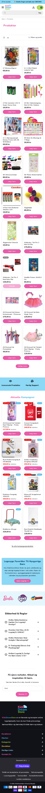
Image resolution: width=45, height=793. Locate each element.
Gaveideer (6, 746)
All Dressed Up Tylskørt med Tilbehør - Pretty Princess (33, 349)
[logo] (22, 709)
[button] (3, 7)
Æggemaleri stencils (10, 243)
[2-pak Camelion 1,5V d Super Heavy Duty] (12, 91)
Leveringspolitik (9, 776)
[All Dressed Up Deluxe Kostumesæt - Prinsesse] (12, 300)
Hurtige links (7, 750)
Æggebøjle (28, 208)
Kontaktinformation (36, 776)
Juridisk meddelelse (23, 779)
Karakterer (6, 734)
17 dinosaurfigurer (9, 68)
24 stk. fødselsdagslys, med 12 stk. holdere (32, 104)
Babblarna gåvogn (9, 529)
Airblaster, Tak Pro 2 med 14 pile (31, 243)
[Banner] (8, 598)
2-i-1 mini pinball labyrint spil (30, 69)
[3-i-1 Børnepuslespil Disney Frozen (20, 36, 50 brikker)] (12, 126)
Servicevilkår (22, 776)
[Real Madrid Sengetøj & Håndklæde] (12, 448)
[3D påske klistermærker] (33, 163)
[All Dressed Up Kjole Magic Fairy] (33, 300)
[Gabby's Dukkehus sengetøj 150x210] (33, 448)
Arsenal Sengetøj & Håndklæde (31, 424)
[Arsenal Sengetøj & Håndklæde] (33, 411)
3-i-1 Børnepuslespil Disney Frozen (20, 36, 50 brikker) (11, 140)
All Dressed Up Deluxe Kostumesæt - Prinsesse (12, 313)
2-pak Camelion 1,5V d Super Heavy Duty (11, 104)
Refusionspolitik (37, 772)
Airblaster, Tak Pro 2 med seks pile (10, 278)
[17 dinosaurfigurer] (12, 56)
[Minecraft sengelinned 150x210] (33, 482)
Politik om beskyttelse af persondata (15, 772)
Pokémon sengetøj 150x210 (10, 495)
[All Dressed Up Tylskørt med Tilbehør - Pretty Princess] (33, 335)
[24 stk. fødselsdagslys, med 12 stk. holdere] (33, 91)
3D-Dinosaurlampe (10, 175)
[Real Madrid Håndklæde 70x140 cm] (33, 517)
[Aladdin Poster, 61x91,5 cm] (33, 265)
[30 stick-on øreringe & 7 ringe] (33, 126)
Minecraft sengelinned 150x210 (32, 495)
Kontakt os (6, 754)
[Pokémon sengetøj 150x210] (12, 482)
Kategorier (6, 742)
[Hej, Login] (33, 7)
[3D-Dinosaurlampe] (12, 163)
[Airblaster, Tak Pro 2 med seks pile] (12, 265)
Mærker (5, 738)
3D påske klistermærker (33, 175)
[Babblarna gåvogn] (12, 517)
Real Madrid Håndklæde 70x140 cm (33, 530)
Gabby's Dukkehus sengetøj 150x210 (31, 461)
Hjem (3, 19)
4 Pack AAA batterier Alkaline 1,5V (11, 209)
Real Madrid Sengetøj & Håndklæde (11, 461)
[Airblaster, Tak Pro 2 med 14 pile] (33, 231)
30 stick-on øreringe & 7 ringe (32, 139)
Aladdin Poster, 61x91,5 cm (33, 278)
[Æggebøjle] (33, 196)
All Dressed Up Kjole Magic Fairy (31, 313)
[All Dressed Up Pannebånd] (12, 335)
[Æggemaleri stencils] (12, 231)
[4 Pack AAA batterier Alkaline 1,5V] (12, 196)
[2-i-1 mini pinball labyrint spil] (33, 56)
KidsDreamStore (20, 784)
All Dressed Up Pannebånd (8, 348)
